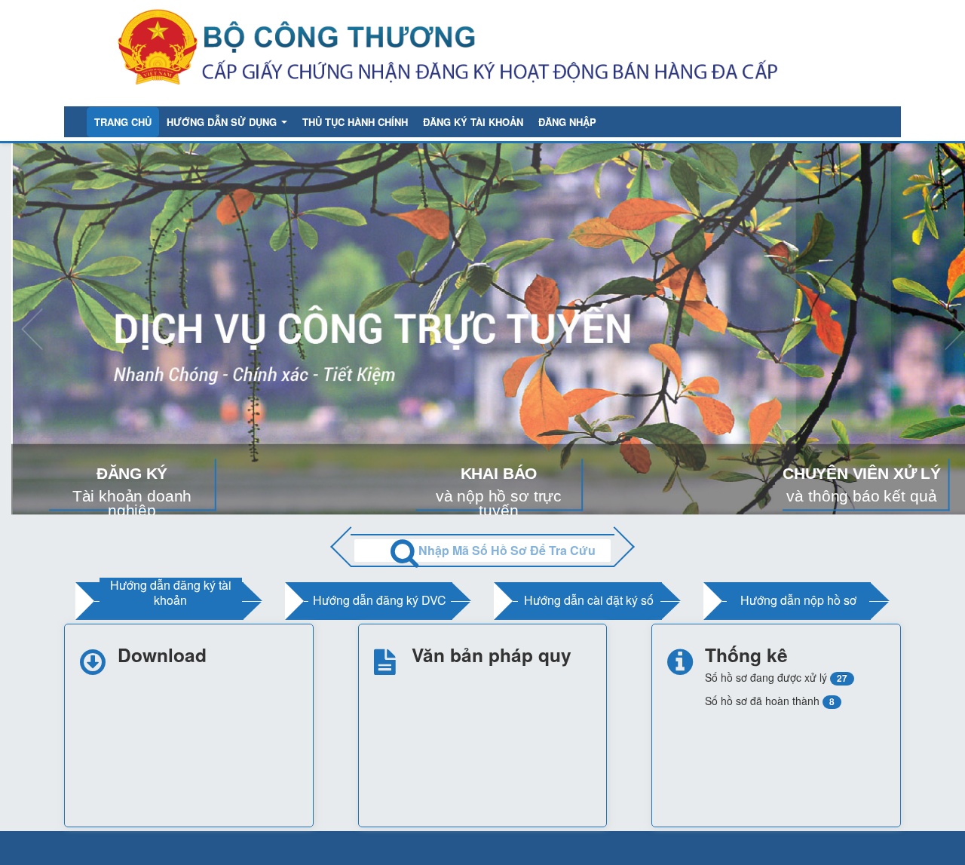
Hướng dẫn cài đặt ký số (589, 600)
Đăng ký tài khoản (473, 122)
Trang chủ (123, 122)
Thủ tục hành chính (355, 122)
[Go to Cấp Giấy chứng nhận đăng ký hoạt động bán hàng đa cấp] (474, 51)
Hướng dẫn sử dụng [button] (223, 122)
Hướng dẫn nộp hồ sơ (798, 600)
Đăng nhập (567, 122)
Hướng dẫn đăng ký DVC (379, 600)
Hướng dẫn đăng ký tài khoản (170, 592)
